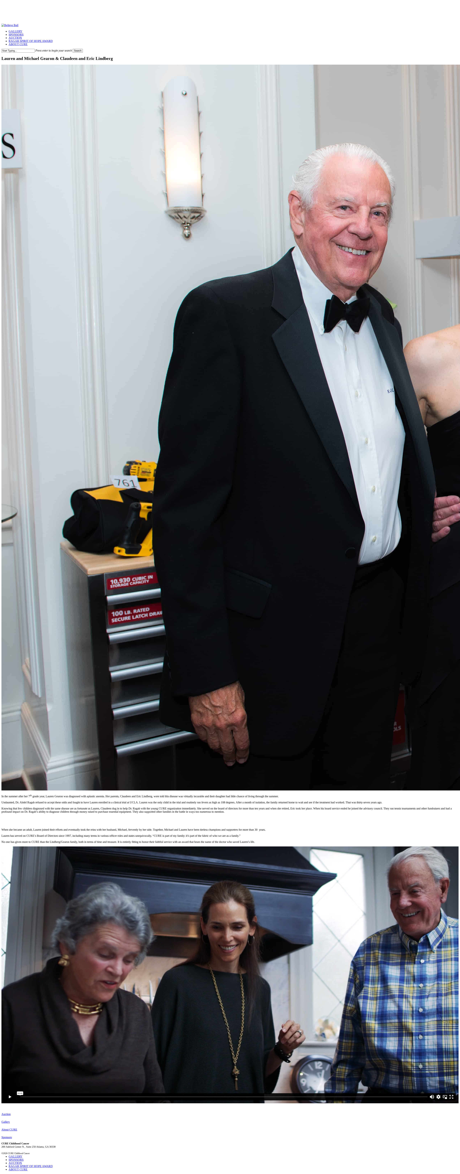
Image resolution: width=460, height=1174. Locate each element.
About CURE (9, 1129)
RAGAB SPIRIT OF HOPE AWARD (31, 1166)
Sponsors (6, 1137)
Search (77, 50)
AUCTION (15, 1162)
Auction (6, 1114)
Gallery (5, 1121)
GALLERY (15, 1156)
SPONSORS (16, 1159)
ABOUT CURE (18, 1169)
